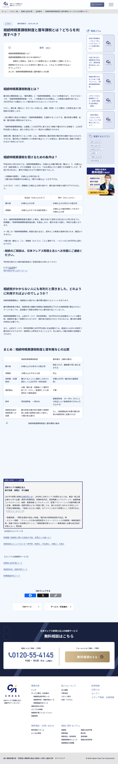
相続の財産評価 (86, 739)
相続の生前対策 (95, 142)
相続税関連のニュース (69, 739)
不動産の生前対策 (96, 157)
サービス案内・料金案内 (40, 693)
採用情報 (95, 686)
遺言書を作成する (96, 149)
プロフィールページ (15, 511)
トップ (33, 690)
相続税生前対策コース (42, 696)
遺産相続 (84, 736)
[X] (43, 596)
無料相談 (87, 657)
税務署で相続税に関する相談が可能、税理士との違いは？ (27, 537)
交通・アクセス (66, 699)
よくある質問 (36, 733)
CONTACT (98, 4)
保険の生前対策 (95, 145)
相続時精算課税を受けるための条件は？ (25, 57)
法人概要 (64, 690)
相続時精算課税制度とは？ (19, 53)
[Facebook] (30, 596)
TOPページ (27, 606)
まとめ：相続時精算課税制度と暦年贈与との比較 (28, 71)
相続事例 (34, 716)
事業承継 (64, 733)
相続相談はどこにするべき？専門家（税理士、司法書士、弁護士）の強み (33, 543)
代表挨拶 (64, 693)
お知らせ (95, 689)
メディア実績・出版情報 (102, 697)
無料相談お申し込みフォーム (15, 270)
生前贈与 (8, 23)
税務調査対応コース (41, 703)
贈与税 (83, 733)
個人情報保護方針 (9, 758)
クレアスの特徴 (37, 709)
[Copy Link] (55, 596)
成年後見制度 (94, 160)
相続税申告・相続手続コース (44, 699)
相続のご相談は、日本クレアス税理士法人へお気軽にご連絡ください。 (42, 61)
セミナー (95, 693)
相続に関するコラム (70, 726)
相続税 (63, 730)
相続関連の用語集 (67, 743)
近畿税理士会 (26, 496)
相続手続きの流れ (37, 706)
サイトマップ (60, 758)
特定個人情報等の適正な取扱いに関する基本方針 (35, 758)
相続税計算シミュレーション (41, 712)
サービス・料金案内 (59, 606)
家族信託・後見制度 (68, 736)
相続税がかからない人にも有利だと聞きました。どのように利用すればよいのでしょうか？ (39, 66)
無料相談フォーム (37, 730)
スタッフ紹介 (66, 696)
